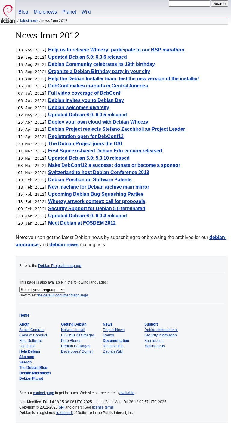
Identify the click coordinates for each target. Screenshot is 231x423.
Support (151, 324)
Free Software (30, 341)
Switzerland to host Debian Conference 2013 (98, 172)
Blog (23, 11)
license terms (103, 407)
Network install (73, 330)
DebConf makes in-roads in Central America (98, 85)
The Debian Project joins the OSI (85, 143)
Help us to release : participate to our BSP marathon (116, 49)
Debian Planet (31, 378)
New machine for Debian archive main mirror (98, 186)
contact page (43, 393)
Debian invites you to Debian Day (86, 100)
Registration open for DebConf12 (86, 136)
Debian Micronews (35, 373)
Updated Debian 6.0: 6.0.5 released (87, 114)
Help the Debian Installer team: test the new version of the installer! (123, 78)
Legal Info (27, 346)
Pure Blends (71, 341)
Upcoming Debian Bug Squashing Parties (95, 194)
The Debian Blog (33, 368)
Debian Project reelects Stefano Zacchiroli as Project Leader (116, 129)
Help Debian (29, 351)
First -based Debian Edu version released (105, 150)
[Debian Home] (7, 12)
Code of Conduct (33, 335)
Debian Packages (75, 346)
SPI (61, 407)
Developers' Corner (77, 351)
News (107, 324)
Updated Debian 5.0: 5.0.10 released (89, 158)
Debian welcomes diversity (78, 107)
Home (24, 315)
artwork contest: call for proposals (96, 201)
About (24, 324)
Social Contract (31, 330)
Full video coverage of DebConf (84, 93)
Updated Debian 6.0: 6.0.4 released (87, 215)
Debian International (161, 330)
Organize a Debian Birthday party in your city (99, 71)
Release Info (113, 346)
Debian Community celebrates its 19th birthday (101, 64)
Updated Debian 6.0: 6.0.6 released (87, 57)
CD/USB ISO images (78, 335)
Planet (69, 11)
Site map (26, 357)
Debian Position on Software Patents (90, 179)
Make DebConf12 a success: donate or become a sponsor (114, 165)
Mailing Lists (154, 346)
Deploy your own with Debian (98, 121)
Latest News (29, 21)
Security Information (160, 335)
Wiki (86, 11)
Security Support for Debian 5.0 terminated (96, 208)
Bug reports (153, 341)
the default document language (62, 295)
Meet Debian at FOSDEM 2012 (82, 222)
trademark (64, 413)
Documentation (116, 341)
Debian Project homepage (59, 266)
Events (108, 335)
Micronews (45, 11)
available (126, 393)
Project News (114, 330)
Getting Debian (73, 324)
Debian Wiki (113, 351)
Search (25, 362)
